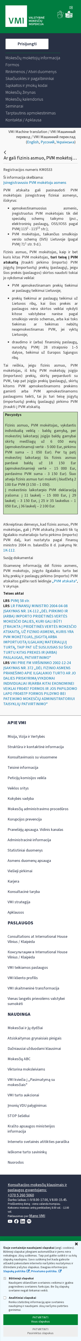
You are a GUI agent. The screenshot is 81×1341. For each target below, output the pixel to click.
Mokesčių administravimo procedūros (38, 809)
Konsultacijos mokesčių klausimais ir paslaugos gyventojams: (37, 1187)
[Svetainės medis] (71, 8)
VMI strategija (19, 902)
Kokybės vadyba (21, 798)
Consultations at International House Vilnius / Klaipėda (37, 939)
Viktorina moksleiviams (26, 1069)
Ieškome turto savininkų (27, 1152)
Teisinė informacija (23, 767)
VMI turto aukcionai (23, 1095)
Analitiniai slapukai (22, 1298)
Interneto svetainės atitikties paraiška (38, 1141)
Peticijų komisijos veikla (27, 778)
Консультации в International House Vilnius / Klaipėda (37, 954)
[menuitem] (32, 58)
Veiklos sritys (18, 788)
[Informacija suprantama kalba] (69, 17)
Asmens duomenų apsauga (29, 860)
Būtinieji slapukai (21, 1278)
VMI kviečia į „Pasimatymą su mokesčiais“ (31, 1082)
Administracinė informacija (29, 840)
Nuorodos (16, 1162)
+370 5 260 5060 (21, 1195)
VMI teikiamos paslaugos (28, 967)
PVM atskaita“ (65, 581)
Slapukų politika (14, 1271)
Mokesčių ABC (19, 1059)
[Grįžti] (5, 152)
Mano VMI (37, 1216)
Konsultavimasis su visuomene (32, 757)
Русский (47, 142)
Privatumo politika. (44, 1271)
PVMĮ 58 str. (20, 600)
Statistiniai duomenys (25, 850)
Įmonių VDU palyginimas (27, 1105)
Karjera (13, 881)
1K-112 (8, 550)
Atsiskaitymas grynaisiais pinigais (35, 1038)
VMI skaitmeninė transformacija (33, 988)
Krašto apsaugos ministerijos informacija (31, 1129)
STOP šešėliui (19, 1116)
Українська (65, 142)
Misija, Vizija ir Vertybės (26, 736)
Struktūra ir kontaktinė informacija (36, 747)
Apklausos (16, 912)
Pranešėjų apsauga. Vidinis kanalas (35, 829)
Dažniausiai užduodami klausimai (34, 1048)
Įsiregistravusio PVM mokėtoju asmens (34, 182)
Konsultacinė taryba (24, 891)
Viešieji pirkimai (20, 871)
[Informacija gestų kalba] (60, 17)
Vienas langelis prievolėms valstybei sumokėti (36, 1001)
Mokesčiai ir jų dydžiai (25, 1028)
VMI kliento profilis (23, 978)
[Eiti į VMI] (24, 16)
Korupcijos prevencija (25, 819)
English (33, 142)
